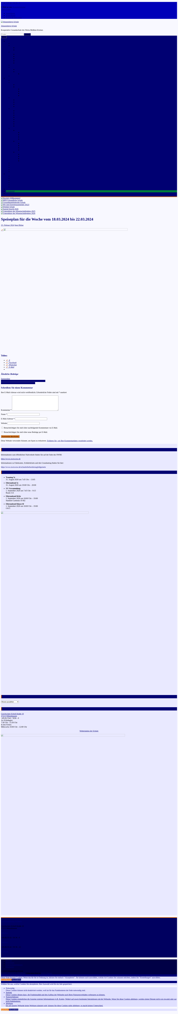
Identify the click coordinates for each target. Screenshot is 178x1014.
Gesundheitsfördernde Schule (22, 128)
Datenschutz (15, 67)
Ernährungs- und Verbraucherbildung (29, 152)
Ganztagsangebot (17, 98)
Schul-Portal (10, 15)
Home (8, 41)
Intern (13, 52)
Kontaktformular (19, 7)
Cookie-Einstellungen (19, 65)
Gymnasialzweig (21, 85)
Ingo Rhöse (19, 225)
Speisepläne (5, 379)
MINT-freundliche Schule (20, 109)
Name (4, 414)
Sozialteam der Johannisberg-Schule (24, 185)
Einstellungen (6, 980)
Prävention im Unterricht (29, 143)
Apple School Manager (24, 59)
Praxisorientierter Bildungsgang (32, 91)
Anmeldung (10, 13)
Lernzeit (18, 104)
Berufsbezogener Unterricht (31, 95)
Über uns (9, 78)
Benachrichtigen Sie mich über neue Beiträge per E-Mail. (26, 432)
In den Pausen (25, 156)
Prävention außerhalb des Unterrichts (34, 146)
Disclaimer (10, 967)
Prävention (19, 141)
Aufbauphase (25, 89)
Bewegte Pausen (26, 135)
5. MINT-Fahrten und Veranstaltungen (30, 122)
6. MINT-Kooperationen (24, 124)
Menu (4, 37)
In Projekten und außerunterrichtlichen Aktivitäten (39, 159)
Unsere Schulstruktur (19, 82)
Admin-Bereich (21, 63)
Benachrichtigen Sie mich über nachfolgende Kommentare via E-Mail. (31, 428)
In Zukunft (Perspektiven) (30, 139)
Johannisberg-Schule (9, 26)
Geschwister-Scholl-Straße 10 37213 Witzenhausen (12, 715)
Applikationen (20, 72)
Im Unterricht (25, 132)
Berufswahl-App (26, 74)
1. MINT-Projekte (22, 113)
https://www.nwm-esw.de (10, 459)
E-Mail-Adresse (8, 419)
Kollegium (15, 178)
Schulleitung (15, 176)
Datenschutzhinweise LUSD (26, 69)
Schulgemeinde (12, 174)
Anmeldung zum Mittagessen (17, 189)
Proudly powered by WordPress (13, 973)
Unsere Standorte (17, 80)
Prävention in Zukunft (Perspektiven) (34, 148)
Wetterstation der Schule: (89, 731)
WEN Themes (46, 973)
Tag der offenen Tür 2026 (16, 193)
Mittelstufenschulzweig (24, 87)
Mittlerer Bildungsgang (29, 93)
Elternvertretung (17, 180)
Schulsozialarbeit (17, 165)
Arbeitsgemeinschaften (24, 106)
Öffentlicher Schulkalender (21, 76)
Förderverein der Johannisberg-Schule (25, 187)
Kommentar (6, 410)
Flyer (13, 172)
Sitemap (9, 960)
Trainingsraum (25, 150)
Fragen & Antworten (14, 18)
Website (4, 423)
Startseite (14, 43)
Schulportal (19, 54)
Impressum (10, 963)
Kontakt (14, 45)
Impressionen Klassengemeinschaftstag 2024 (18, 383)
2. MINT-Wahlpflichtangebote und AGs (30, 115)
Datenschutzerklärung (14, 965)
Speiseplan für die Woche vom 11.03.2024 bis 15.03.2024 (23, 381)
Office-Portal (20, 56)
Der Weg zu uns (21, 50)
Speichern (5, 1010)
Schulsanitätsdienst (18, 167)
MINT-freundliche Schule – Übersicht (30, 111)
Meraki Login (20, 61)
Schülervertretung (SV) (19, 182)
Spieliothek (19, 102)
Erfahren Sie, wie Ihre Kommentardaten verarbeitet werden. (70, 441)
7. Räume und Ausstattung (25, 126)
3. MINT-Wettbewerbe (24, 117)
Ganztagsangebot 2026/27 (25, 100)
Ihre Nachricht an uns (23, 48)
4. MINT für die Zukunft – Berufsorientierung (33, 119)
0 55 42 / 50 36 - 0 (13, 3)
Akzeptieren (16, 980)
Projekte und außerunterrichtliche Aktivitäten (37, 137)
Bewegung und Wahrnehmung (27, 130)
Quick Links (6, 9)
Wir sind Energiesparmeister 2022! (24, 163)
